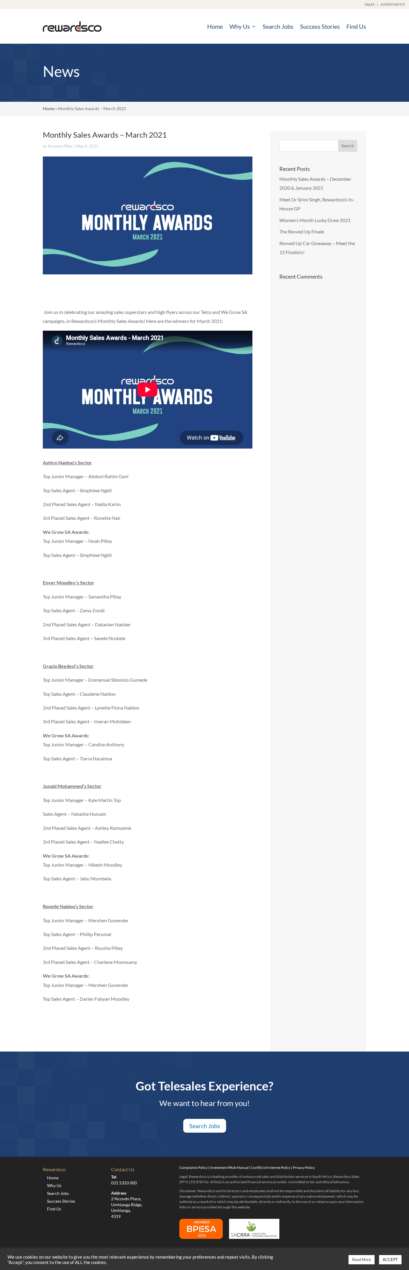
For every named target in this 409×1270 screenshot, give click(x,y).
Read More (361, 1259)
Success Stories (320, 26)
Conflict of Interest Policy (270, 1167)
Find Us (356, 26)
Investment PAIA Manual (229, 1167)
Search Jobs (278, 26)
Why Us (239, 26)
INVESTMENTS (393, 4)
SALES (370, 4)
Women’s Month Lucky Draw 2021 (315, 220)
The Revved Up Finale (301, 231)
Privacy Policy (304, 1167)
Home (215, 26)
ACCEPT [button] (390, 1259)
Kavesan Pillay (60, 146)
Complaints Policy (193, 1167)
